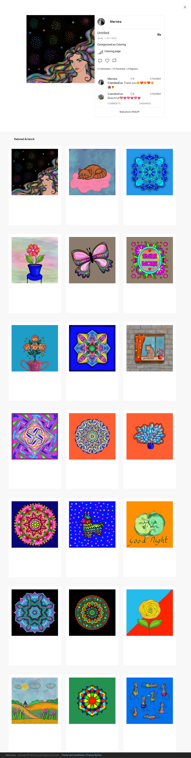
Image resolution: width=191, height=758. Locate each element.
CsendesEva (115, 83)
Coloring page (112, 51)
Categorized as (111, 44)
